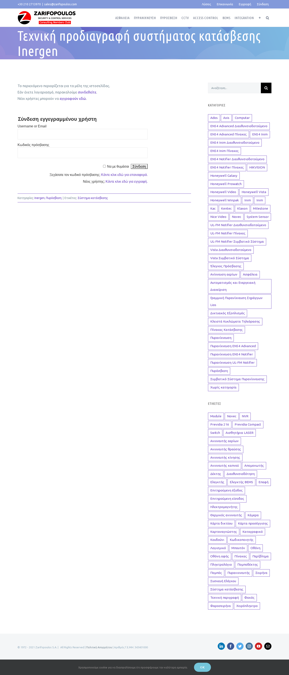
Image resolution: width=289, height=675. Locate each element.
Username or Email (32, 126)
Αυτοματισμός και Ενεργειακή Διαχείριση (232, 286)
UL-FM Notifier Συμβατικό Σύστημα (237, 241)
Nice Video (218, 217)
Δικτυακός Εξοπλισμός (227, 313)
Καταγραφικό (252, 531)
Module (216, 416)
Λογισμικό (218, 548)
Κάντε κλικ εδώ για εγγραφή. (127, 181)
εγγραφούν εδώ (73, 98)
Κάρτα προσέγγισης (253, 523)
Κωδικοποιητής (241, 539)
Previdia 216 (219, 424)
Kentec (226, 208)
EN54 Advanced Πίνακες (228, 134)
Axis (226, 118)
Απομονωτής (254, 465)
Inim (247, 200)
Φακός (249, 597)
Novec (236, 217)
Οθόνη (255, 548)
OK (202, 667)
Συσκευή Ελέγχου (223, 581)
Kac (213, 208)
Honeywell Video (223, 192)
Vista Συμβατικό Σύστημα (229, 258)
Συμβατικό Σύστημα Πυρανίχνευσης (237, 379)
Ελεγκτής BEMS (241, 482)
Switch (215, 432)
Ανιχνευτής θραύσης (225, 449)
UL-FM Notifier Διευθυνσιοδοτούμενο (238, 225)
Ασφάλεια (250, 274)
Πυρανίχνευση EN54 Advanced (233, 346)
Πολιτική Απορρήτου (99, 647)
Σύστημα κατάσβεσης (93, 198)
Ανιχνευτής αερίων (224, 441)
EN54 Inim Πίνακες (224, 151)
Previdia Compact (248, 424)
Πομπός (216, 573)
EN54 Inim (260, 134)
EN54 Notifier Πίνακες (227, 167)
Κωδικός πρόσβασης (33, 145)
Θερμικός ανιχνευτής (226, 515)
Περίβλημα (260, 556)
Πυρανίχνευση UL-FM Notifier (232, 362)
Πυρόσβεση (54, 198)
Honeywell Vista (254, 192)
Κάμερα (253, 515)
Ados (214, 118)
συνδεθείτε (87, 92)
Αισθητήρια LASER (239, 432)
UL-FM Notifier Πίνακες (227, 233)
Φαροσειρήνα (220, 606)
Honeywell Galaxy (223, 175)
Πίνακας (240, 556)
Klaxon (242, 208)
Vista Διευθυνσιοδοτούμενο (230, 250)
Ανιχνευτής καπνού (224, 465)
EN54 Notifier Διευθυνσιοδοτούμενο (237, 159)
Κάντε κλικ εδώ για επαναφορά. (124, 175)
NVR (245, 416)
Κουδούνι (217, 539)
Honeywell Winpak (224, 200)
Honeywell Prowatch (226, 184)
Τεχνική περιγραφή (224, 597)
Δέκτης (215, 474)
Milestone (260, 208)
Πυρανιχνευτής (238, 573)
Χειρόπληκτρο (247, 606)
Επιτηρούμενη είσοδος (227, 498)
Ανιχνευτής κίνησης (225, 457)
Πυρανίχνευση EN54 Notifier (231, 354)
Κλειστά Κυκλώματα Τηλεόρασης (235, 321)
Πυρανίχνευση (220, 338)
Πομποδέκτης (247, 564)
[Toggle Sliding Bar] (260, 18)
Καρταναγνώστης (223, 531)
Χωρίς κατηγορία (223, 387)
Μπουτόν (238, 548)
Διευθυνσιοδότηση (241, 474)
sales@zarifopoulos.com (60, 4)
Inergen (39, 198)
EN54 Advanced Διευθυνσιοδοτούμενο (238, 126)
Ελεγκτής (217, 482)
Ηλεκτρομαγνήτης (224, 507)
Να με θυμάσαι (118, 166)
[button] (267, 18)
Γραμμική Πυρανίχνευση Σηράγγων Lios (236, 301)
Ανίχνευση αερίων (223, 274)
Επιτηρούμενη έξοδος (226, 490)
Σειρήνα (261, 573)
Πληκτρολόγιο (221, 564)
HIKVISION (257, 167)
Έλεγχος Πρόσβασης (225, 266)
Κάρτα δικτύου (221, 523)
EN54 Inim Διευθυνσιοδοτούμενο (234, 142)
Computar (242, 118)
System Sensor (258, 217)
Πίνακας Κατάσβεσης (226, 329)
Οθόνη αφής (219, 556)
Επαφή (263, 482)
